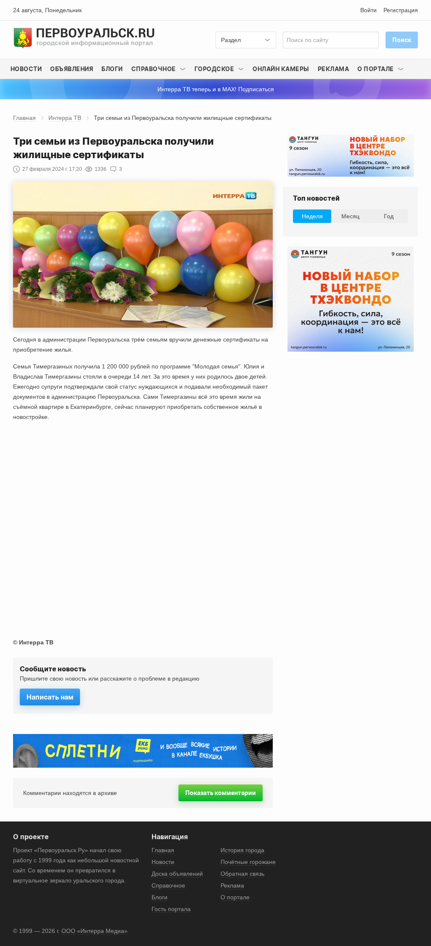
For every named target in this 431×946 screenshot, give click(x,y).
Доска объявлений (177, 873)
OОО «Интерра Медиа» (94, 930)
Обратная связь (242, 873)
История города (242, 850)
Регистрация (400, 10)
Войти (368, 10)
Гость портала (171, 909)
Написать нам (50, 697)
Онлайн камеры (281, 68)
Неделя (312, 216)
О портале (235, 897)
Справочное (168, 885)
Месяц (350, 216)
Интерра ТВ (64, 117)
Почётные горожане (248, 862)
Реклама (333, 68)
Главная (24, 117)
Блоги (112, 68)
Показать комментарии (220, 792)
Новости (26, 68)
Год (389, 216)
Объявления (71, 68)
